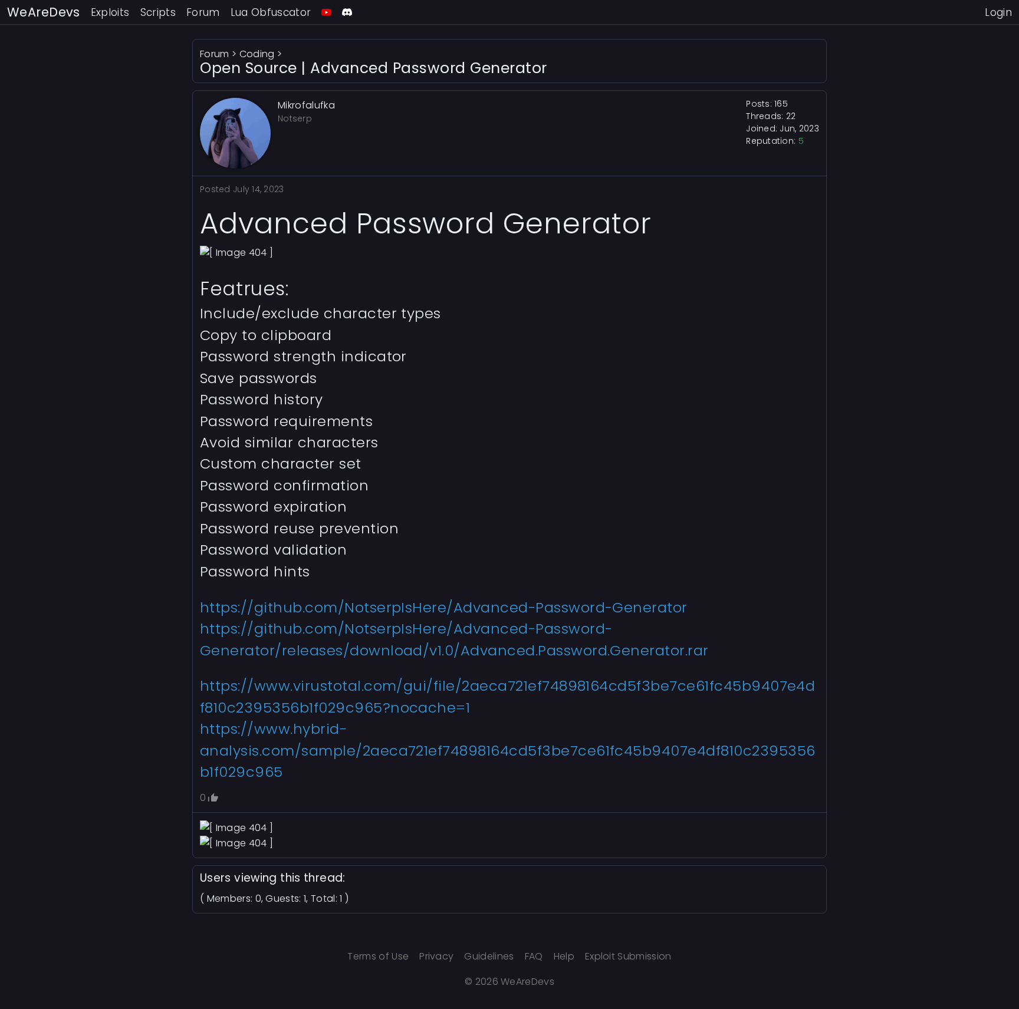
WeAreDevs (43, 12)
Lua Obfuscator (271, 12)
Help (564, 956)
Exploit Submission (628, 956)
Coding (257, 54)
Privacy (436, 956)
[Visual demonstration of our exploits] (326, 12)
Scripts (158, 12)
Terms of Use (378, 956)
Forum (203, 12)
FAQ (534, 956)
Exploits (110, 12)
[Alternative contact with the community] (347, 12)
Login (998, 12)
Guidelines (489, 956)
